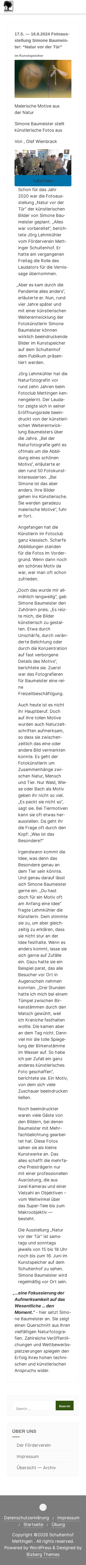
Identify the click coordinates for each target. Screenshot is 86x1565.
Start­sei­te (33, 1524)
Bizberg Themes (43, 1554)
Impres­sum (28, 1456)
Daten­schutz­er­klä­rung (26, 1517)
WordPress (40, 1547)
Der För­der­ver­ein (34, 1445)
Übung (58, 1524)
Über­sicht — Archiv (36, 1467)
